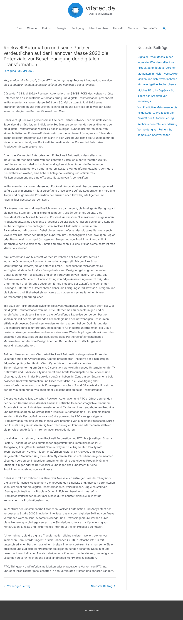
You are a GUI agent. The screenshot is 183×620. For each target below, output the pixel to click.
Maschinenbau (98, 28)
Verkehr (133, 28)
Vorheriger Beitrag (17, 586)
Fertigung (78, 28)
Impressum (92, 610)
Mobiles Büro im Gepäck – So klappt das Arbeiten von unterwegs (155, 96)
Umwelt (118, 28)
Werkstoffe (150, 28)
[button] (164, 28)
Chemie (32, 28)
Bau (19, 28)
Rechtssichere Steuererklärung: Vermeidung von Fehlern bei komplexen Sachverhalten (157, 129)
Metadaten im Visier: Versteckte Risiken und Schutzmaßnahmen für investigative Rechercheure (157, 79)
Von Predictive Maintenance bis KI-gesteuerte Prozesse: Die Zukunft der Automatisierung (157, 113)
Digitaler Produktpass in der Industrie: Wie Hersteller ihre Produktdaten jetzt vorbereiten (156, 62)
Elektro (46, 28)
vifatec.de (100, 8)
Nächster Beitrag (103, 586)
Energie (61, 28)
